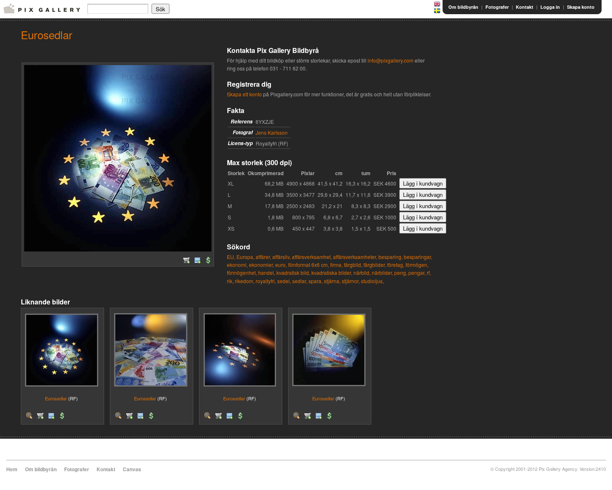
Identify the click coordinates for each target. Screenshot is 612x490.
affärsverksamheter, (355, 256)
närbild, (362, 272)
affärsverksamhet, (312, 256)
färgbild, (353, 264)
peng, (400, 272)
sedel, (284, 280)
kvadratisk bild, (293, 272)
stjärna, (332, 280)
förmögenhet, (242, 272)
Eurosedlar (56, 398)
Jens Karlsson (272, 132)
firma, (336, 264)
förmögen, (417, 264)
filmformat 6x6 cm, (308, 264)
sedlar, (299, 280)
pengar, (416, 272)
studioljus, (372, 280)
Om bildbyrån (463, 7)
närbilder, (382, 272)
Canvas (132, 469)
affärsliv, (281, 256)
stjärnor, (351, 280)
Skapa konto (581, 7)
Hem (11, 469)
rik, (230, 280)
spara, (315, 280)
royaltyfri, (266, 280)
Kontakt (524, 7)
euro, (281, 264)
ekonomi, (237, 264)
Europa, (245, 256)
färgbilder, (374, 264)
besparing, (390, 256)
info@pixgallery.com (390, 60)
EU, (231, 256)
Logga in (550, 7)
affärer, (263, 256)
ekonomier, (261, 264)
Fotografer (497, 7)
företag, (395, 264)
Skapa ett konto (244, 94)
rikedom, (244, 280)
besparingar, (418, 256)
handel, (266, 272)
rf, (429, 272)
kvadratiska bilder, (331, 272)
